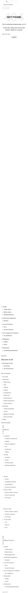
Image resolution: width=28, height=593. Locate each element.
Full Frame (8, 497)
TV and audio (7, 519)
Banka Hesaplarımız (9, 400)
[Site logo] (11, 1)
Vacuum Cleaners (8, 329)
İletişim (4, 419)
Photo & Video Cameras (11, 492)
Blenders (6, 320)
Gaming (6, 454)
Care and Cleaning (7, 324)
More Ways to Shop (7, 363)
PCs (6, 446)
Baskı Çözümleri (8, 416)
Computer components (11, 438)
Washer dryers (7, 312)
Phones (6, 476)
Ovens (5, 344)
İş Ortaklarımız (7, 392)
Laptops (7, 441)
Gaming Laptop (9, 462)
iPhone (7, 479)
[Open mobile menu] (1, 1)
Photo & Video (7, 489)
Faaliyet (6, 390)
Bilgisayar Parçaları (9, 414)
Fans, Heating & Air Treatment (10, 333)
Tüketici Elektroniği (9, 408)
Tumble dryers (7, 309)
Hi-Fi (6, 527)
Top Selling (7, 366)
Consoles (7, 457)
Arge (5, 384)
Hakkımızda (5, 379)
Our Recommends (8, 368)
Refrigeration (5, 339)
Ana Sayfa (5, 376)
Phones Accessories (10, 487)
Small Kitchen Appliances (9, 318)
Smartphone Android (10, 481)
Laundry (4, 306)
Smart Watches (9, 484)
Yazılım (6, 411)
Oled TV (7, 525)
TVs (6, 522)
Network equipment (10, 444)
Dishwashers (5, 348)
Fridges (6, 341)
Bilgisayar (6, 429)
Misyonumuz (7, 382)
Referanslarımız (8, 398)
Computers (6, 436)
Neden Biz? (7, 395)
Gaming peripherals (10, 465)
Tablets (7, 452)
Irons (5, 327)
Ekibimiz (6, 387)
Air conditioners (8, 335)
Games (7, 460)
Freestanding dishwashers (11, 350)
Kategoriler (5, 406)
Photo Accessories (10, 495)
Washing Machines (9, 314)
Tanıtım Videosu (8, 403)
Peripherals (8, 449)
